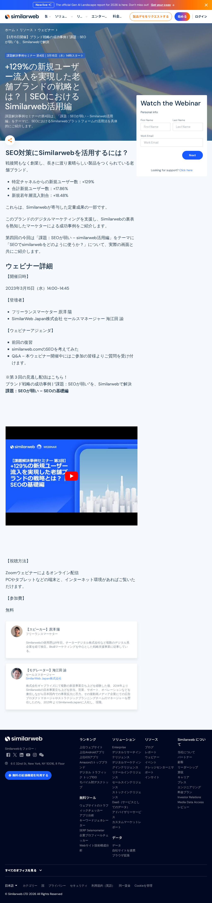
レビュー (183, 807)
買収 (180, 772)
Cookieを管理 (143, 885)
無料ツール (88, 798)
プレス (182, 782)
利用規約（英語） (103, 885)
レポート (151, 752)
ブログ (149, 747)
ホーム (10, 30)
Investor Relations (189, 797)
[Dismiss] (206, 4)
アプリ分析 (87, 815)
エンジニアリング (189, 787)
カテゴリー (30, 885)
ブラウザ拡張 (121, 855)
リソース (26, 30)
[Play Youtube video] (71, 476)
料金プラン (185, 792)
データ (117, 838)
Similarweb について (192, 742)
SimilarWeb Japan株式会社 (43, 678)
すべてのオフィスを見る (20, 870)
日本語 (9, 885)
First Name (147, 120)
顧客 (180, 762)
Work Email (147, 136)
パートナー (185, 757)
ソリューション (123, 739)
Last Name (179, 120)
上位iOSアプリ (89, 757)
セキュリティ (78, 885)
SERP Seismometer (92, 830)
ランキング (88, 739)
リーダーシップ (188, 767)
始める (182, 16)
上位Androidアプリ (92, 752)
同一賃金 (124, 885)
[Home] (22, 16)
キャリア (183, 777)
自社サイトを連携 (123, 850)
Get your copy (161, 5)
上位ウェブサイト (91, 747)
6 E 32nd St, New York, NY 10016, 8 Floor (38, 763)
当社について (186, 752)
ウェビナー (46, 30)
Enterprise (119, 747)
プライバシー (57, 885)
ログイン (201, 16)
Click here (186, 170)
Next (192, 155)
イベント (151, 762)
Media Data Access (191, 802)
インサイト (152, 777)
